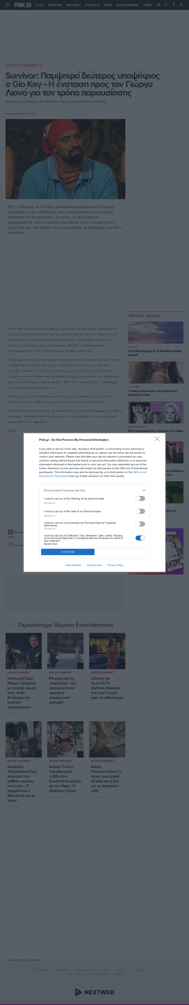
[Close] (158, 440)
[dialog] (94, 502)
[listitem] (94, 490)
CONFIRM (68, 552)
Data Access (94, 565)
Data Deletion (74, 565)
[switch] (140, 498)
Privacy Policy (115, 565)
